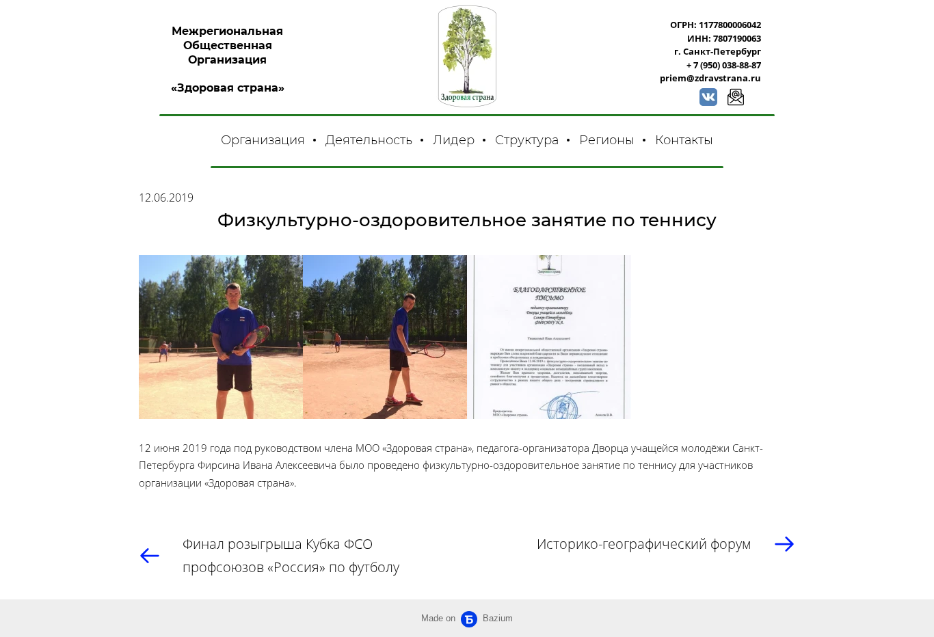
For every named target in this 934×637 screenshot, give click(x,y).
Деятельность (368, 140)
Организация (263, 140)
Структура (527, 140)
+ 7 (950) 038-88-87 (723, 65)
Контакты (684, 140)
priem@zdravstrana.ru (710, 78)
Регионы (607, 140)
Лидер (454, 140)
